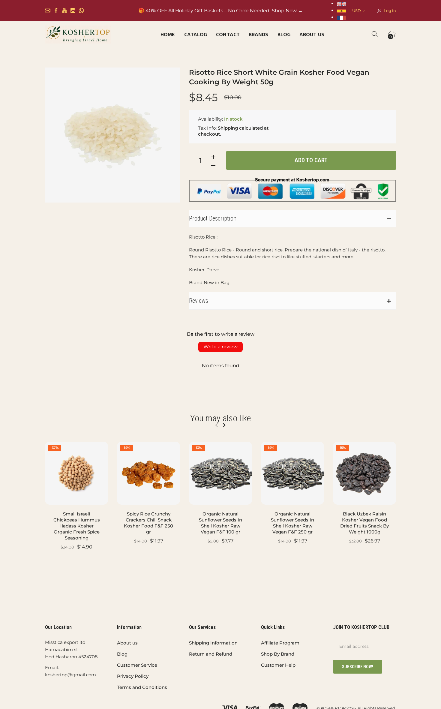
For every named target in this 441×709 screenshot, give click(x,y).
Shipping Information (213, 643)
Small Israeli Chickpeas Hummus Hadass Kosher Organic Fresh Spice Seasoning (76, 526)
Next (224, 425)
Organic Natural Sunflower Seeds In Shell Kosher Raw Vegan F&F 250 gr (292, 523)
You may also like (220, 418)
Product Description (212, 218)
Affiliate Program (280, 643)
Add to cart (311, 160)
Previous (216, 425)
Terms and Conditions (142, 687)
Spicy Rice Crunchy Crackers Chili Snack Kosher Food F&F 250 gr (148, 523)
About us (127, 643)
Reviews (198, 300)
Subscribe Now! (357, 666)
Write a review (220, 347)
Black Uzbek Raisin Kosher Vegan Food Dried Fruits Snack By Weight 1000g (364, 523)
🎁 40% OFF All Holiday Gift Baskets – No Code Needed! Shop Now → (220, 11)
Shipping (228, 128)
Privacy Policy (132, 676)
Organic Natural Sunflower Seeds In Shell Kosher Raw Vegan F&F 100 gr (220, 523)
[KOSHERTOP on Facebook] (56, 10)
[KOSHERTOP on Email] (48, 10)
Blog (122, 654)
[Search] (375, 34)
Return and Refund (210, 654)
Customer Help (278, 665)
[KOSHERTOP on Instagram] (73, 10)
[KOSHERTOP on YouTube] (64, 10)
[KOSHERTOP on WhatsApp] (81, 10)
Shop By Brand (277, 654)
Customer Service (137, 665)
